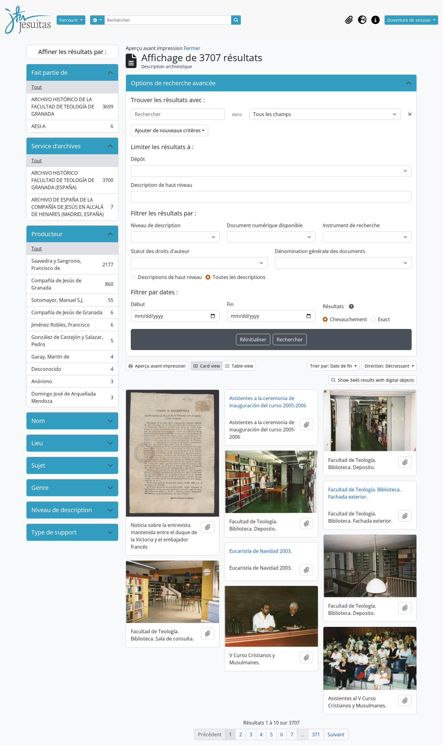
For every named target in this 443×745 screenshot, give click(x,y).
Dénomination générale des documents (320, 251)
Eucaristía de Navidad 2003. (260, 551)
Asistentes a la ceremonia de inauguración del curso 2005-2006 (267, 402)
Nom (38, 421)
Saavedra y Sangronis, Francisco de (72, 264)
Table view (242, 366)
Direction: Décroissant (387, 366)
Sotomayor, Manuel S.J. (72, 301)
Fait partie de (49, 72)
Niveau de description (61, 510)
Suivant (336, 734)
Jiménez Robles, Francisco (72, 326)
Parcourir (69, 20)
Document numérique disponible (265, 225)
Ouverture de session (409, 20)
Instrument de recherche (351, 225)
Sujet (38, 465)
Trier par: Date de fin (331, 366)
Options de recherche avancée (173, 83)
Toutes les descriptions (239, 277)
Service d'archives (56, 146)
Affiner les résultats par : (72, 52)
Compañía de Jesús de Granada (72, 284)
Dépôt (138, 159)
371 (316, 734)
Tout (36, 87)
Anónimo (72, 383)
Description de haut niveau (161, 185)
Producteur (47, 234)
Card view (209, 366)
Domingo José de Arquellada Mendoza (72, 397)
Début (138, 304)
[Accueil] (30, 19)
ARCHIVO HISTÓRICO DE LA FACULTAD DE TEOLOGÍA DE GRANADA (72, 106)
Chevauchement (348, 319)
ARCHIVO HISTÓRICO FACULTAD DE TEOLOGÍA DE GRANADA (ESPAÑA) (72, 180)
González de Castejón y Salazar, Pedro (72, 341)
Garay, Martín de (72, 358)
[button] (349, 20)
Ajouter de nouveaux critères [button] (168, 130)
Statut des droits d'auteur (160, 251)
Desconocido (72, 370)
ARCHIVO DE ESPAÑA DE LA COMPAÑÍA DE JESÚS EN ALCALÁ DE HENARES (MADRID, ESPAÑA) (72, 207)
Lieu (37, 443)
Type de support (54, 532)
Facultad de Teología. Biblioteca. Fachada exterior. (364, 493)
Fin (230, 304)
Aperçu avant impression (160, 366)
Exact (384, 319)
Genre (40, 488)
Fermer (192, 48)
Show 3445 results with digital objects (375, 380)
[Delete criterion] (410, 114)
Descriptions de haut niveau (170, 277)
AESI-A (72, 127)
